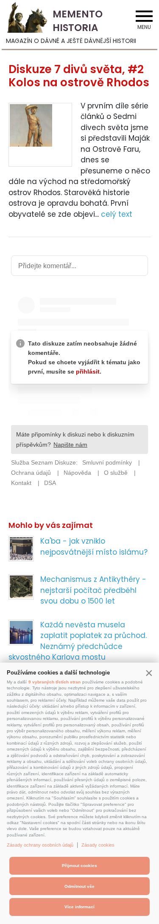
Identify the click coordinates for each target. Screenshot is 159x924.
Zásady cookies (97, 844)
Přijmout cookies (79, 865)
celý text (116, 214)
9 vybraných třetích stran (54, 682)
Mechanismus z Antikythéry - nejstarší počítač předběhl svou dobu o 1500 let (93, 590)
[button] (148, 672)
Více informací (79, 906)
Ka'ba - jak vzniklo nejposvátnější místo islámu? (94, 546)
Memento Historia (78, 20)
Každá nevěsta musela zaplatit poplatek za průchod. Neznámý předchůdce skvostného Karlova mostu (77, 641)
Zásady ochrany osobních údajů (40, 844)
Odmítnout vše (79, 886)
